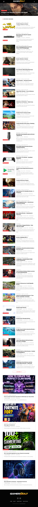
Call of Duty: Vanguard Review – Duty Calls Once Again (24, 226)
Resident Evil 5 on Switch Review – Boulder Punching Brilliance (25, 352)
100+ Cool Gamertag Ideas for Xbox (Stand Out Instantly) (16, 453)
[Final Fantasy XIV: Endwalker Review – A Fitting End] (9, 193)
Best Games (5, 29)
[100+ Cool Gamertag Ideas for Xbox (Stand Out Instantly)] (19, 441)
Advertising (19, 501)
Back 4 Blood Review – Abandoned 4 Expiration (24, 214)
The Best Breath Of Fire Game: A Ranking (25, 123)
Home (11, 501)
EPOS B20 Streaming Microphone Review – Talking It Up (25, 135)
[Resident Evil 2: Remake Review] (9, 320)
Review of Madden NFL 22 (21, 237)
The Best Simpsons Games (22, 24)
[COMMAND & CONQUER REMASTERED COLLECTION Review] (9, 261)
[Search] (34, 1)
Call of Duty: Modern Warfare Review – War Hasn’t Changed (25, 341)
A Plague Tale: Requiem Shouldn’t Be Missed (14, 12)
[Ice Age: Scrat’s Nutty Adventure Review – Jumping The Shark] (9, 331)
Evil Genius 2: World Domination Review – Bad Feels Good (25, 249)
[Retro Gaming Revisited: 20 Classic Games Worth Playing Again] (9, 49)
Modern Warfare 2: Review (22, 59)
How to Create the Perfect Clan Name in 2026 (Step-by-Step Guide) (19, 396)
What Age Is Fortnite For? (9, 425)
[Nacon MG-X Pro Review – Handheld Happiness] (9, 159)
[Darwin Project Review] (9, 309)
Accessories (5, 139)
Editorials (5, 96)
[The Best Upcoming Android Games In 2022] (9, 170)
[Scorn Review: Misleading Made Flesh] (9, 72)
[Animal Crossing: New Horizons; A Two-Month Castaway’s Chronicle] (9, 297)
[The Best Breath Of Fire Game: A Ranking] (9, 125)
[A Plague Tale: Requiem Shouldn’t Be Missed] (19, 9)
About (14, 501)
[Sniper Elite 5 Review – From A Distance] (9, 93)
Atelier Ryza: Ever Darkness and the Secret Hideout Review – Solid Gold (24, 363)
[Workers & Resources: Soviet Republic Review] (9, 285)
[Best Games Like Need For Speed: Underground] (9, 37)
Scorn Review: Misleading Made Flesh (24, 69)
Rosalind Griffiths (19, 298)
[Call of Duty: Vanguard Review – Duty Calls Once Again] (9, 227)
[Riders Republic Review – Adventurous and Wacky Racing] (9, 204)
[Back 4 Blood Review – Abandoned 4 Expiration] (9, 215)
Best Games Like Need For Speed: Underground (23, 35)
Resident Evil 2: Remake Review (23, 318)
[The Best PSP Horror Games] (9, 182)
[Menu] (3, 1)
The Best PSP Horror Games (22, 180)
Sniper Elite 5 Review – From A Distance (25, 91)
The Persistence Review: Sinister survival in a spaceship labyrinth (25, 272)
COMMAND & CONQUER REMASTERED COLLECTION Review (24, 260)
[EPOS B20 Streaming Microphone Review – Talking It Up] (9, 136)
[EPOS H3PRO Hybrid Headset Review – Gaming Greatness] (9, 148)
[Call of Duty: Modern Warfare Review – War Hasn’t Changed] (9, 342)
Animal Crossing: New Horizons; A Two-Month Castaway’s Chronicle (25, 296)
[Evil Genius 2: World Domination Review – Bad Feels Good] (9, 250)
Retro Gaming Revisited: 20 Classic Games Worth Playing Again (24, 47)
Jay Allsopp (18, 25)
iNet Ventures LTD (22, 503)
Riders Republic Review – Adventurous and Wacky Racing (24, 203)
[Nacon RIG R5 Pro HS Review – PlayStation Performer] (19, 469)
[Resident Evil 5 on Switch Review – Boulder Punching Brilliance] (9, 353)
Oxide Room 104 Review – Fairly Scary (24, 102)
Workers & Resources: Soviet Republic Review (24, 284)
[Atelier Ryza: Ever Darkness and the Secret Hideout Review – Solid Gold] (9, 364)
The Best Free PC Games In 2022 (23, 112)
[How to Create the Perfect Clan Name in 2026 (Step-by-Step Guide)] (19, 384)
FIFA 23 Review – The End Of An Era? (24, 80)
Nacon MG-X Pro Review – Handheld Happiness (24, 158)
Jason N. (2, 14)
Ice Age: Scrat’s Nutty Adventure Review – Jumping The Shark (25, 330)
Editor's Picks (4, 10)
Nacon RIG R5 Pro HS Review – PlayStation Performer (15, 481)
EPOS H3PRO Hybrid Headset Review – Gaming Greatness (24, 147)
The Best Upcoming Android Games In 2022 (24, 169)
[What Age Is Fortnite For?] (19, 412)
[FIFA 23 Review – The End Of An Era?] (9, 82)
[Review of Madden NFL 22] (9, 239)
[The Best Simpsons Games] (9, 26)
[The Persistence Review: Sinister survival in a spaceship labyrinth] (9, 273)
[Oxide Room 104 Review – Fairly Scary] (9, 104)
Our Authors (25, 501)
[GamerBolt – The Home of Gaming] (19, 1)
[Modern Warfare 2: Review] (9, 61)
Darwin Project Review (21, 307)
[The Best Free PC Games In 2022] (9, 115)
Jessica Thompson (19, 204)
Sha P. (18, 60)
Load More (18, 371)
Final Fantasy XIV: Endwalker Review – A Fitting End (25, 192)
